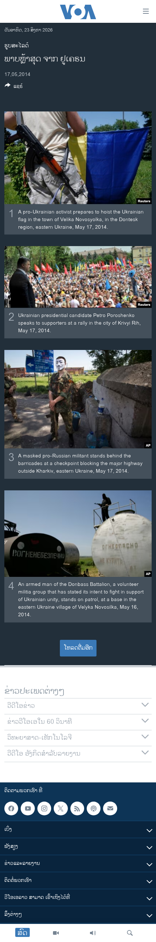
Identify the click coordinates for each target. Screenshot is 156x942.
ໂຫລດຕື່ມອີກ (78, 648)
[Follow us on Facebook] (11, 808)
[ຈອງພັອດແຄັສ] (110, 808)
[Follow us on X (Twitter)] (60, 808)
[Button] (14, 87)
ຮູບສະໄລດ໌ (16, 46)
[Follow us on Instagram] (44, 808)
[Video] (56, 933)
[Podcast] (93, 808)
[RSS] (77, 808)
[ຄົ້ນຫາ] (130, 933)
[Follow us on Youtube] (27, 808)
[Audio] (93, 933)
